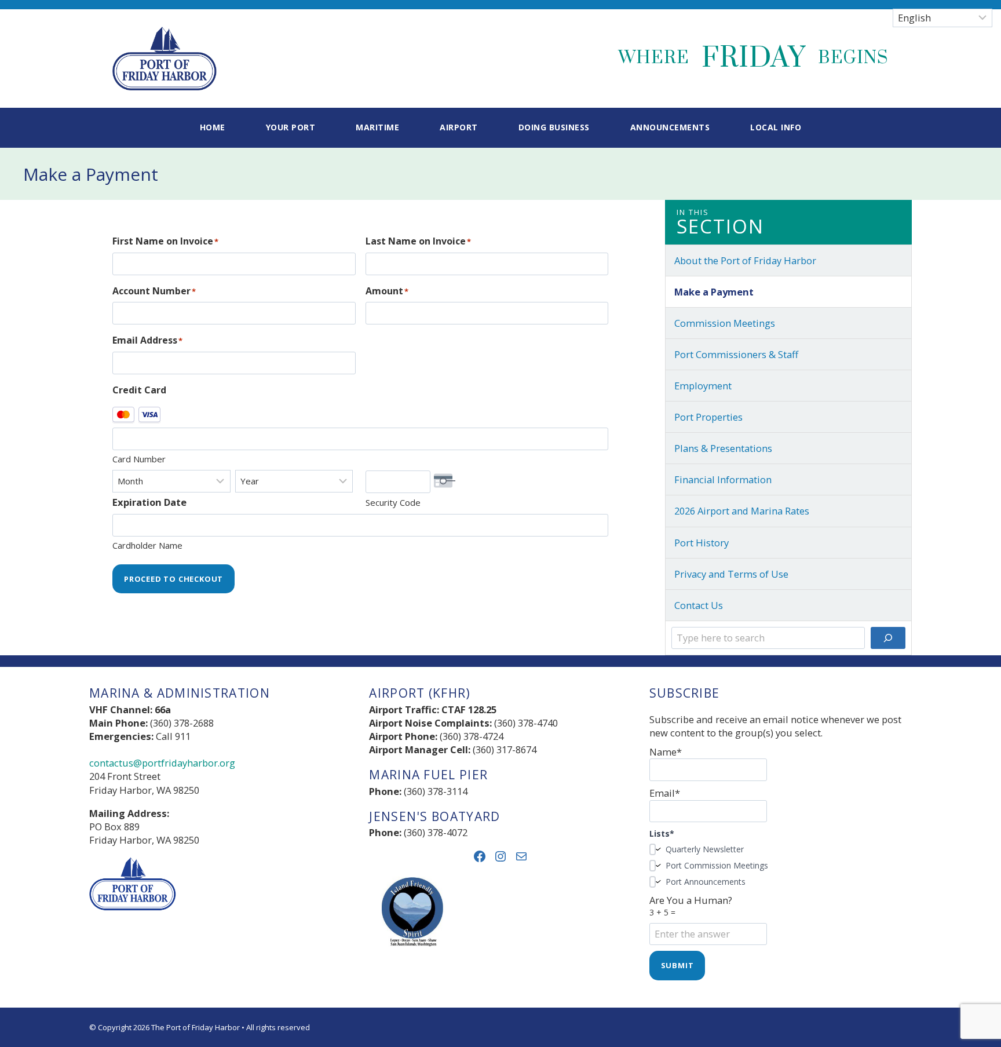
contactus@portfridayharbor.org (162, 762)
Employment (703, 385)
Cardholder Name (147, 545)
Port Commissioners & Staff (736, 354)
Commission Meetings (724, 323)
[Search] (888, 638)
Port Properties (708, 417)
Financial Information (723, 479)
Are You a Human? (690, 905)
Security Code (393, 502)
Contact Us (698, 605)
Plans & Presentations (723, 448)
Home (212, 127)
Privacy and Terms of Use (731, 574)
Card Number (139, 459)
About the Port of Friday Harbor (745, 260)
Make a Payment (714, 291)
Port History (701, 542)
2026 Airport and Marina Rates (741, 510)
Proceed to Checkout (173, 579)
